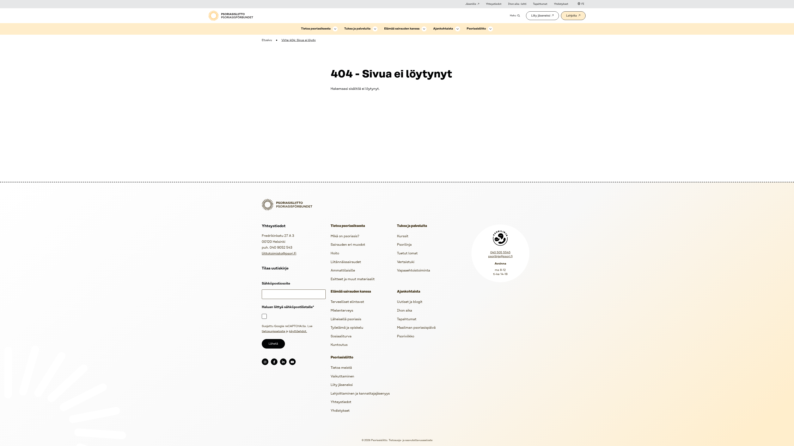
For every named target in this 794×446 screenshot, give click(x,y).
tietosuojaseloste (273, 331)
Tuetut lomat (407, 253)
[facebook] (274, 361)
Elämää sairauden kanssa (402, 28)
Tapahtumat (540, 4)
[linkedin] (283, 361)
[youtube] (292, 361)
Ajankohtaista (443, 28)
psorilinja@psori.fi (500, 256)
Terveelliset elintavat (347, 302)
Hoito (335, 253)
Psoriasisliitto (476, 28)
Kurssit (402, 236)
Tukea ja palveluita (357, 28)
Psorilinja (404, 245)
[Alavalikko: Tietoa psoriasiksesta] (335, 28)
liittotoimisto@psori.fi (279, 253)
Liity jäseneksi (540, 15)
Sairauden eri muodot (348, 245)
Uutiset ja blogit (409, 302)
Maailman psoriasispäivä (416, 328)
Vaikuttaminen (342, 376)
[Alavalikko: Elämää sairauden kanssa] (424, 28)
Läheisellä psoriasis (346, 319)
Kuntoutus (339, 345)
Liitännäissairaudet (346, 262)
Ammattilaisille (343, 270)
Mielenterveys (342, 310)
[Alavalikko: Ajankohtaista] (457, 28)
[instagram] (265, 361)
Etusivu (267, 40)
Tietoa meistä (341, 368)
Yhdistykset (561, 4)
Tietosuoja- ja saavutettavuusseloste (411, 440)
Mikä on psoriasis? (345, 236)
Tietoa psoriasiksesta (316, 28)
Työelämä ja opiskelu (347, 328)
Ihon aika (404, 310)
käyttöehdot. (298, 331)
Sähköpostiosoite (276, 283)
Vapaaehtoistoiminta (413, 270)
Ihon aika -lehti (517, 4)
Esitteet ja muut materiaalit (353, 279)
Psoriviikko (405, 336)
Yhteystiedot (493, 4)
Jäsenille (470, 4)
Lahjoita (571, 15)
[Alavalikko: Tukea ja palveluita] (375, 28)
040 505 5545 (500, 252)
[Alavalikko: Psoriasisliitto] (490, 28)
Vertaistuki (405, 262)
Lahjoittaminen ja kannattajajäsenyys (360, 393)
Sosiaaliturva (341, 336)
